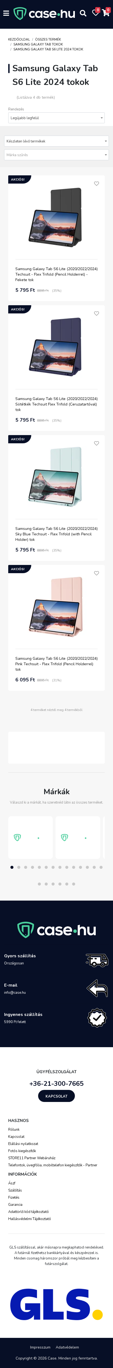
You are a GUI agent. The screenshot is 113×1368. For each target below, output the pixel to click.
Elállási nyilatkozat (23, 1143)
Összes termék (48, 39)
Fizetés (13, 1197)
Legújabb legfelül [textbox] (25, 118)
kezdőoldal (19, 39)
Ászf (11, 1183)
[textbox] (56, 155)
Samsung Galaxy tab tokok (38, 44)
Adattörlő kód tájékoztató (28, 1211)
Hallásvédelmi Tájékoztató (29, 1218)
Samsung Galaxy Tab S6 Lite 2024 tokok (48, 49)
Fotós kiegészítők (22, 1151)
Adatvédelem (67, 1347)
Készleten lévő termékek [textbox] (26, 141)
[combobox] (56, 117)
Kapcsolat (56, 1096)
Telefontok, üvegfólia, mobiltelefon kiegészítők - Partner (52, 1165)
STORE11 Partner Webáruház (31, 1158)
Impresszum (40, 1347)
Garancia (15, 1204)
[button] (11, 867)
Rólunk (13, 1129)
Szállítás (15, 1190)
